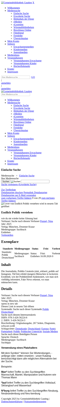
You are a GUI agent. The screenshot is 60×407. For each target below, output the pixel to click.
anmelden (6, 83)
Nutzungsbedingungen (35, 401)
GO (33, 77)
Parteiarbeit (6, 331)
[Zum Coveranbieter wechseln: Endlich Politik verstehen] (20, 203)
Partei (52, 328)
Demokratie (21, 328)
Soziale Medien (50, 331)
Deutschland (34, 328)
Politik (16, 331)
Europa (44, 328)
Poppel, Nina (46, 221)
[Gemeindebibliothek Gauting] (16, 2)
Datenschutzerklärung (11, 401)
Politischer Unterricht (31, 331)
